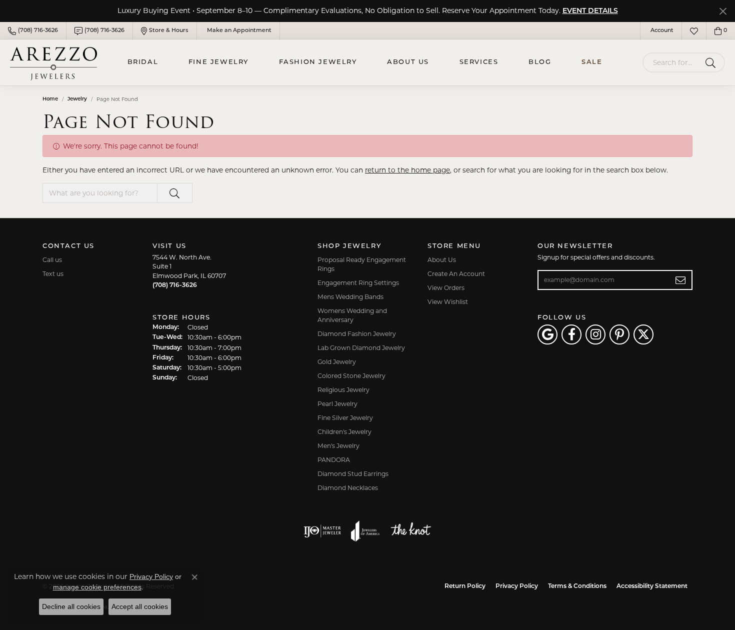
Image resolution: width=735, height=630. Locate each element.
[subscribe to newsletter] (681, 280)
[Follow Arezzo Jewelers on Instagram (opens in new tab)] (596, 334)
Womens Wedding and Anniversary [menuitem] (352, 315)
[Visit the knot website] (410, 531)
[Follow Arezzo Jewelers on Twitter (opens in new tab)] (644, 334)
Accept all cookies (140, 606)
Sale (592, 62)
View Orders (446, 288)
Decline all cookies (71, 606)
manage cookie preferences (97, 587)
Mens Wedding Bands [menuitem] (351, 296)
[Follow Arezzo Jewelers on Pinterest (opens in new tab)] (620, 334)
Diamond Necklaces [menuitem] (348, 488)
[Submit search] (712, 63)
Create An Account (456, 274)
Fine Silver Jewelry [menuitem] (345, 418)
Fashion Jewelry (318, 62)
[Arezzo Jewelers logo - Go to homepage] (53, 62)
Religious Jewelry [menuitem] (344, 390)
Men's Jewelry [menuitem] (339, 446)
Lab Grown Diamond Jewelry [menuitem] (361, 348)
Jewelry (77, 99)
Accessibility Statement (652, 587)
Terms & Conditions (577, 587)
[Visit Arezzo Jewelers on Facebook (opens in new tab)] (572, 334)
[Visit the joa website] (365, 531)
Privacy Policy (517, 587)
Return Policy (465, 587)
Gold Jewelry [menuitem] (337, 362)
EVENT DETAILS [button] (590, 11)
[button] (661, 31)
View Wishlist (448, 302)
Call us (52, 260)
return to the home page (407, 170)
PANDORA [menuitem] (334, 460)
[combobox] (672, 63)
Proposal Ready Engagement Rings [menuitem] (362, 264)
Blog (539, 62)
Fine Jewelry (218, 62)
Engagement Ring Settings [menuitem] (358, 282)
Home (50, 99)
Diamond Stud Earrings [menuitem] (353, 474)
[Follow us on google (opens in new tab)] (548, 334)
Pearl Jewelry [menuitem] (338, 404)
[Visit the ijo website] (322, 531)
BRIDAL (143, 62)
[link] (33, 31)
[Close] (722, 11)
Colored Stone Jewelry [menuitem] (352, 376)
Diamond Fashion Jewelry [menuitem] (357, 334)
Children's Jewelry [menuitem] (345, 432)
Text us (53, 274)
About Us (408, 62)
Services (479, 62)
